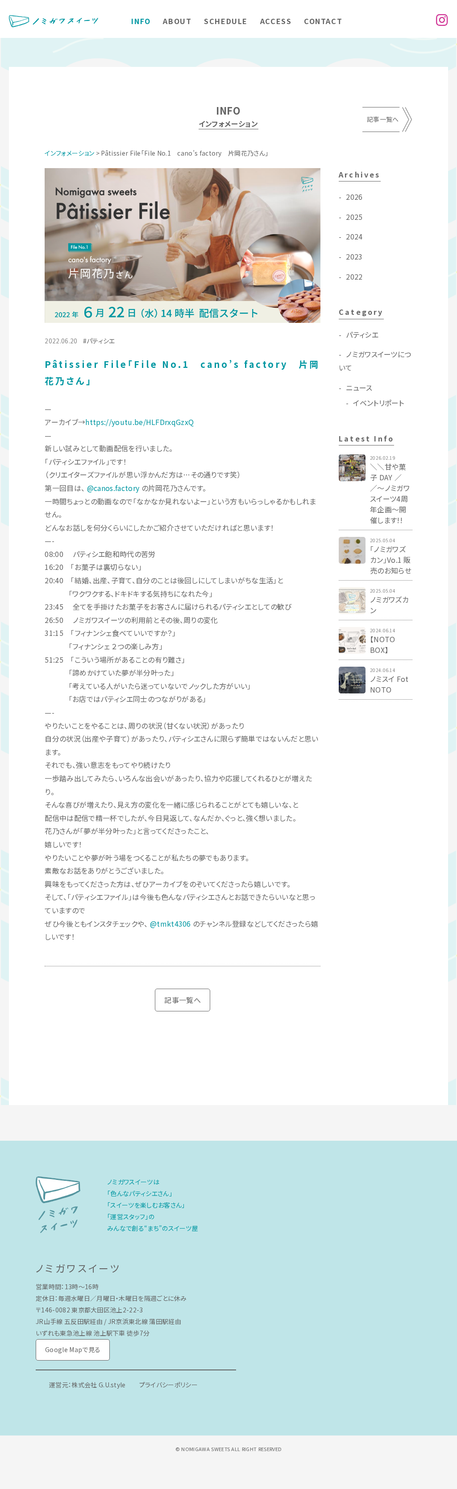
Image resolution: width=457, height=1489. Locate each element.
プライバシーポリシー (168, 1384)
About (177, 21)
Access (276, 21)
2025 (354, 216)
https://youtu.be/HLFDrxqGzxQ (139, 422)
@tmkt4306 (170, 923)
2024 (354, 236)
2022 (354, 276)
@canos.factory (113, 488)
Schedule (226, 21)
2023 (354, 256)
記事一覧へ (383, 119)
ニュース (359, 387)
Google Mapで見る (72, 1349)
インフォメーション (69, 152)
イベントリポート (378, 402)
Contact (323, 21)
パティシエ (101, 340)
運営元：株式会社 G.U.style (87, 1384)
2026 (354, 196)
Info (140, 21)
